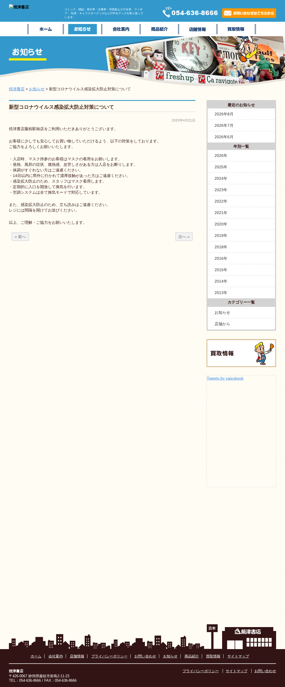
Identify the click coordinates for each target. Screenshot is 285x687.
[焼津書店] (19, 7)
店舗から (222, 324)
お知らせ (83, 29)
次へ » (184, 236)
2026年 (221, 155)
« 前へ (20, 236)
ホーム (45, 29)
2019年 (221, 235)
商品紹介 (160, 29)
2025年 (221, 167)
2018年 (221, 247)
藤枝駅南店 (198, 29)
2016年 (221, 258)
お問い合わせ (145, 656)
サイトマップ (238, 656)
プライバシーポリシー (109, 656)
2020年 (221, 224)
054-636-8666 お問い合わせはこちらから (216, 12)
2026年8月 (224, 114)
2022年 (221, 201)
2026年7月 (224, 125)
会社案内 (121, 29)
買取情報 (237, 29)
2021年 (221, 212)
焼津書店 (16, 89)
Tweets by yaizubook (225, 378)
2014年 (221, 281)
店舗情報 (77, 656)
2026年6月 (224, 137)
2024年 (221, 178)
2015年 (221, 270)
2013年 (221, 292)
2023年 (221, 190)
